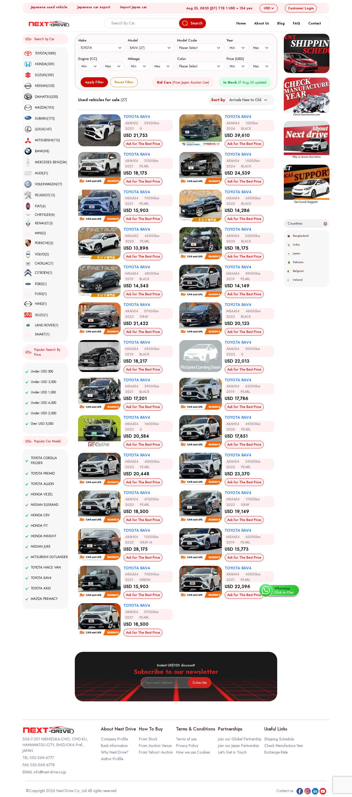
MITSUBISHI (47, 140)
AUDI (41, 173)
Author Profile (112, 759)
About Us (261, 23)
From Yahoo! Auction (156, 752)
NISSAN (44, 85)
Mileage (134, 58)
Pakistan (298, 262)
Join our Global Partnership (239, 739)
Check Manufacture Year (283, 745)
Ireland (297, 280)
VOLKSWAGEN (48, 184)
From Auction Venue (155, 745)
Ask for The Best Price (143, 143)
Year (230, 40)
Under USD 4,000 (43, 402)
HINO (41, 303)
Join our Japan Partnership (238, 745)
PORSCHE (44, 243)
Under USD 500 (42, 371)
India (296, 244)
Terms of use (186, 739)
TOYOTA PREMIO (43, 473)
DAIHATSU (46, 96)
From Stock (148, 739)
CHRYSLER (45, 214)
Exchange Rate (276, 752)
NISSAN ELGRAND (44, 504)
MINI (40, 233)
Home (241, 23)
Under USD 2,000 (43, 413)
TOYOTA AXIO (41, 588)
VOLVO (42, 254)
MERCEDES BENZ (51, 162)
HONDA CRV (40, 515)
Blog (281, 23)
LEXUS (43, 129)
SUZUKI (44, 75)
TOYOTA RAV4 (41, 577)
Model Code (187, 40)
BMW (42, 151)
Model (133, 40)
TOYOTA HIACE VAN (46, 567)
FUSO (41, 293)
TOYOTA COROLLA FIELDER (44, 460)
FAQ (296, 23)
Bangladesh (301, 236)
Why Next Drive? (114, 752)
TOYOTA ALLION (42, 483)
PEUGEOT (45, 195)
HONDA (44, 64)
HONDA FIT (39, 525)
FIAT (40, 206)
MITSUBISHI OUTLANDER (49, 557)
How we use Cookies (193, 752)
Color (181, 58)
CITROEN (43, 272)
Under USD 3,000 (43, 381)
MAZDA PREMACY (44, 598)
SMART (42, 334)
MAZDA (44, 107)
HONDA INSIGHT (43, 536)
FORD (41, 284)
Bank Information (114, 745)
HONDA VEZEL (42, 494)
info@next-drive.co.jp (50, 772)
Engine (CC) (87, 58)
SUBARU (45, 118)
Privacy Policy (187, 745)
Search (197, 23)
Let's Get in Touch (232, 752)
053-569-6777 (41, 757)
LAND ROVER (46, 325)
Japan (296, 253)
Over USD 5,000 (42, 423)
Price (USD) (235, 58)
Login (301, 8)
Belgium (298, 271)
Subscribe (200, 682)
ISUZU (41, 315)
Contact (314, 23)
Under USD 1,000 (43, 392)
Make (82, 40)
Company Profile (114, 739)
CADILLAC (44, 263)
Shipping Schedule (279, 739)
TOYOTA (45, 53)
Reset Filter (124, 82)
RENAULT (44, 223)
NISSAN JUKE (41, 546)
